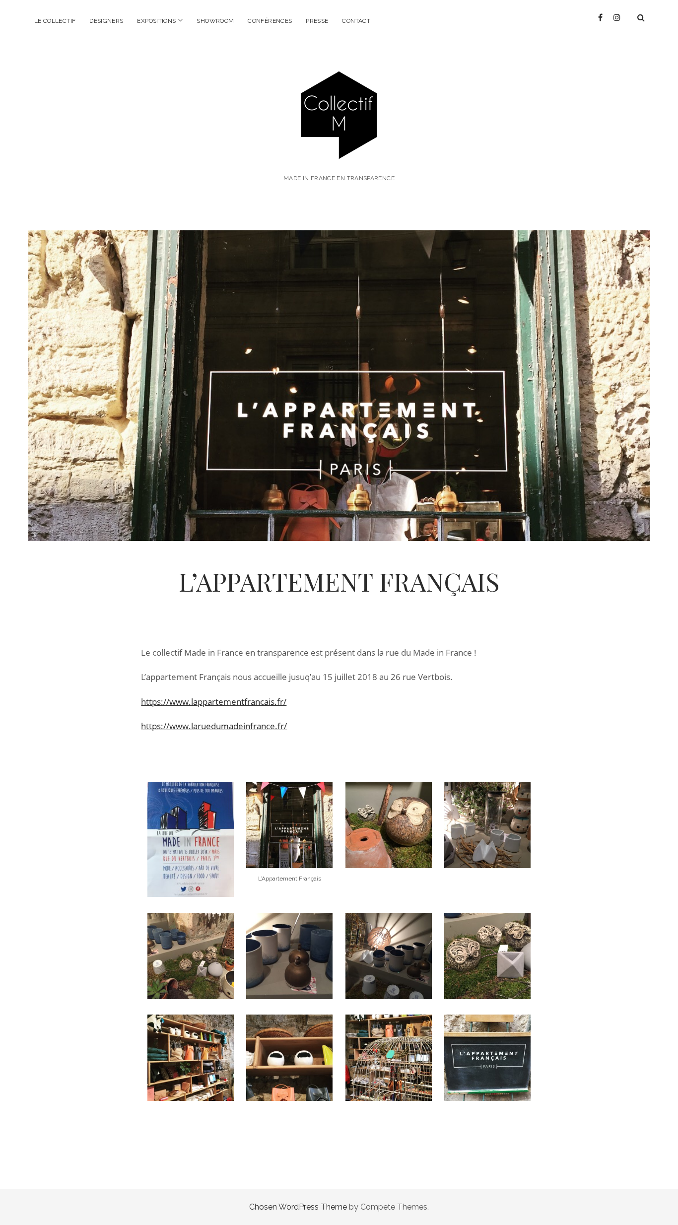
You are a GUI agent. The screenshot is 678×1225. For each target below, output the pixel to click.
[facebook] (600, 17)
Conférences (270, 20)
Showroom (215, 20)
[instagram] (616, 17)
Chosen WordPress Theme (298, 1207)
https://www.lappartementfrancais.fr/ (213, 701)
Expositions (156, 20)
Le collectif (54, 20)
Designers (106, 20)
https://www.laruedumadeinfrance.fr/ (214, 726)
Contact (356, 20)
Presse (317, 20)
